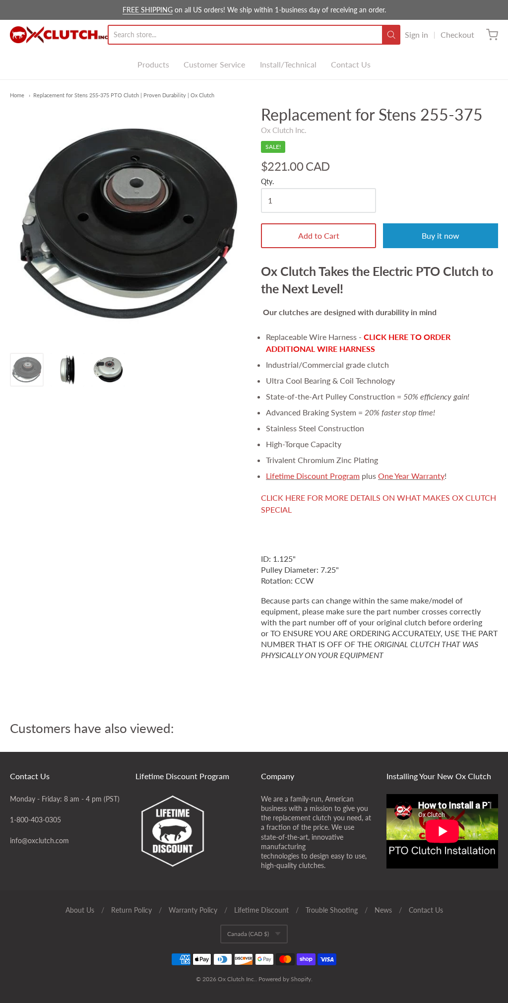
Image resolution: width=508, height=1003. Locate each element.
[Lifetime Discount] (191, 831)
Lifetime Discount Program (313, 475)
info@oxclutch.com (39, 840)
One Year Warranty (411, 475)
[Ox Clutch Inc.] (59, 34)
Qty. (267, 182)
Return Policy (131, 910)
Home (17, 95)
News (383, 910)
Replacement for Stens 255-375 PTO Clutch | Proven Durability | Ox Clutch (123, 95)
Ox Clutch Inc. (284, 130)
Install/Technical (288, 64)
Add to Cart (318, 235)
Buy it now (440, 235)
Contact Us (351, 64)
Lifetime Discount (261, 910)
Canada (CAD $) (248, 933)
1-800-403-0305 (35, 819)
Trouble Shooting (332, 910)
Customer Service (214, 64)
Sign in (416, 34)
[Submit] (391, 35)
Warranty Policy (193, 910)
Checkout (457, 34)
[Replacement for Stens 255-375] (27, 370)
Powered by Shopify (284, 979)
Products (153, 64)
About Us (79, 910)
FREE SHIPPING (148, 9)
